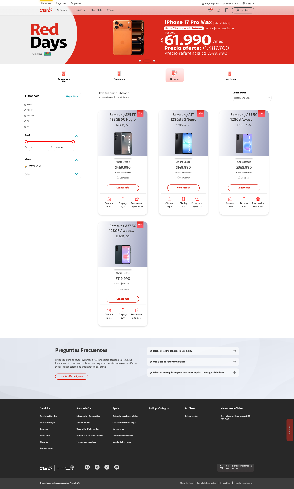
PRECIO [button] (28, 135)
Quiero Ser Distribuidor (87, 429)
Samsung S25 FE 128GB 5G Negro (123, 117)
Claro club (45, 436)
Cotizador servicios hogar (124, 423)
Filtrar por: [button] (32, 96)
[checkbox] (51, 166)
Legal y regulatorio (243, 483)
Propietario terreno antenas (89, 436)
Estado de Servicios (122, 442)
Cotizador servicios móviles (125, 416)
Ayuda (110, 10)
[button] (209, 10)
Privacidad (225, 483)
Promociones (46, 449)
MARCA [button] (28, 159)
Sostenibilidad (83, 423)
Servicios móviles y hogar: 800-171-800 (236, 417)
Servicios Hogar (47, 423)
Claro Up (44, 442)
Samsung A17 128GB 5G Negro (183, 117)
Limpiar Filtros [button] (72, 96)
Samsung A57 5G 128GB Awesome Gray (244, 117)
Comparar (124, 178)
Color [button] (27, 174)
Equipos (44, 429)
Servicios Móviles (48, 416)
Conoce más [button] (123, 188)
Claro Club (96, 10)
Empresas (76, 3)
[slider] (26, 141)
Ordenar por (239, 93)
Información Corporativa (88, 416)
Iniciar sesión (191, 416)
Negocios (61, 3)
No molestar (118, 429)
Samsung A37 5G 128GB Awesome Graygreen (122, 228)
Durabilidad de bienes (123, 436)
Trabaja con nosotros (86, 442)
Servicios (62, 10)
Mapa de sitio (186, 483)
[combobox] (252, 98)
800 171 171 (232, 469)
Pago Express (212, 3)
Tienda (78, 10)
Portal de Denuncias (206, 483)
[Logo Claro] (46, 9)
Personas (46, 3)
